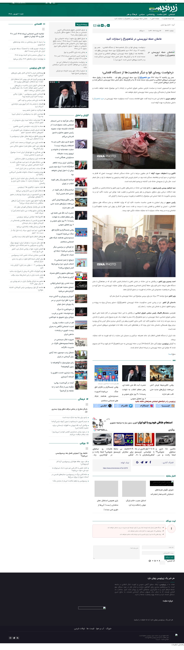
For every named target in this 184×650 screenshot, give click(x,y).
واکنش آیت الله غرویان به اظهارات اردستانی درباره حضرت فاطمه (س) (70, 426)
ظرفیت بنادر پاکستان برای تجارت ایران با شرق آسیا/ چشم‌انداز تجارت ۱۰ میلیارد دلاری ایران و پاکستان (28, 181)
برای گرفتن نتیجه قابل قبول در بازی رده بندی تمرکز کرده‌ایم (27, 260)
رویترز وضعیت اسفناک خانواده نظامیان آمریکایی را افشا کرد (26, 173)
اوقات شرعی (79, 628)
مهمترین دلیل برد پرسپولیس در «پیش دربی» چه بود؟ (27, 115)
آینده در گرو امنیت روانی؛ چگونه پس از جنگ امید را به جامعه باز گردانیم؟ (63, 386)
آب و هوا (100, 628)
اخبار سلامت (161, 14)
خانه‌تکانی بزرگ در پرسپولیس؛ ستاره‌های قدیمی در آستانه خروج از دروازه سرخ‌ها (70, 475)
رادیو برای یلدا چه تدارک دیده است (75, 417)
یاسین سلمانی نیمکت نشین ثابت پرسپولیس (27, 255)
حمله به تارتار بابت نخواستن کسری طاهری (28, 126)
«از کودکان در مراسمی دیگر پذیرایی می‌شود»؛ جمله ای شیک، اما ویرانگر (63, 251)
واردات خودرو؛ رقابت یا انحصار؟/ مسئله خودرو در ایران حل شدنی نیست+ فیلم (27, 50)
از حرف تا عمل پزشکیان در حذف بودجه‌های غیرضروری (29, 43)
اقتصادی (38, 24)
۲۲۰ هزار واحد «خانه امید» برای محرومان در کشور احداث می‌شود (28, 121)
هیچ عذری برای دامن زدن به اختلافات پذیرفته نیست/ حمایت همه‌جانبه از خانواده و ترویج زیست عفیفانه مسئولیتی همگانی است (62, 149)
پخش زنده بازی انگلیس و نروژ (75, 52)
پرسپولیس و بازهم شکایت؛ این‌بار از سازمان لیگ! (70, 481)
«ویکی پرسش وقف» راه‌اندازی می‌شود (29, 226)
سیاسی (142, 14)
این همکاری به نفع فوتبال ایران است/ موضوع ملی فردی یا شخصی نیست (27, 153)
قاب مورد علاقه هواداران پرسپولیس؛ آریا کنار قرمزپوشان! (72, 463)
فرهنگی (82, 399)
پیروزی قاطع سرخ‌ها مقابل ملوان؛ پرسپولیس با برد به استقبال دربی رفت (26, 137)
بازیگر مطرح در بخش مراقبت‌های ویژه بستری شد (69, 410)
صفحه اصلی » (154, 18)
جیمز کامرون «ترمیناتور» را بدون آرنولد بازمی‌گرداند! (69, 421)
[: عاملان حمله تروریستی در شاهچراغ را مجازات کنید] (95, 25)
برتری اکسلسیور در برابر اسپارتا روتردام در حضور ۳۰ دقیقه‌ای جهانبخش (26, 195)
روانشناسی (151, 14)
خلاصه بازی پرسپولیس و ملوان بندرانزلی (29, 158)
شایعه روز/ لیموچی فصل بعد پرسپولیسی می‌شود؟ (71, 454)
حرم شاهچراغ (99, 98)
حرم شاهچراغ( (145, 77)
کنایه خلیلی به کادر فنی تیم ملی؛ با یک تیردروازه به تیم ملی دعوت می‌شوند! (70, 469)
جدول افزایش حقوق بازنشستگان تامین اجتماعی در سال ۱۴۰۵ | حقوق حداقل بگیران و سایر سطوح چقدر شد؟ (71, 32)
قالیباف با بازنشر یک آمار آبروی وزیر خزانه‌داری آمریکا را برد (27, 105)
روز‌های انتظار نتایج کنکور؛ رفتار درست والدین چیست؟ (27, 238)
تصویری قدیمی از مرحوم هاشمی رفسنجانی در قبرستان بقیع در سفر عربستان (27, 221)
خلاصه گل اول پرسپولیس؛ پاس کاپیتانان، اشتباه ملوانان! (26, 288)
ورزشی (83, 443)
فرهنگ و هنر (132, 14)
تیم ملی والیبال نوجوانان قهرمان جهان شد (28, 207)
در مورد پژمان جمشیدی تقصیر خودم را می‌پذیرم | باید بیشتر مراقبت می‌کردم (70, 433)
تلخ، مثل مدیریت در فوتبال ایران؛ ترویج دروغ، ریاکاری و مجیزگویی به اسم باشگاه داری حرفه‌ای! (26, 244)
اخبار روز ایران (165, 24)
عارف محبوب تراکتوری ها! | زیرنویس (30, 187)
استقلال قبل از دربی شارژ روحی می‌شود (29, 191)
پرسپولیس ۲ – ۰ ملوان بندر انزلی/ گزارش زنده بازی (27, 266)
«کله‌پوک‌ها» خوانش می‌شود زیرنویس (30, 217)
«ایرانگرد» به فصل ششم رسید (32, 110)
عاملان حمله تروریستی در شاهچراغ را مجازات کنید (134, 39)
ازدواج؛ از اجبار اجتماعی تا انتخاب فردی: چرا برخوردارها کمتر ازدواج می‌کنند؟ (62, 264)
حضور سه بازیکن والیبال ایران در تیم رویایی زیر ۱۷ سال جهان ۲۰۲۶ (26, 282)
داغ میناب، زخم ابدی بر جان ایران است (29, 168)
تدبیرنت (158, 639)
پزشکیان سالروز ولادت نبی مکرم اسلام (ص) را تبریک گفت (27, 212)
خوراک (108, 628)
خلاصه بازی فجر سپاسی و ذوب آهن (30, 100)
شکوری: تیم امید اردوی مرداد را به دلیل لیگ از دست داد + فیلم (27, 231)
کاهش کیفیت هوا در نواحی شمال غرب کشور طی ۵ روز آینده (27, 250)
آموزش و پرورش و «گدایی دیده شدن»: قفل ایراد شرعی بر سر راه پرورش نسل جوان (61, 300)
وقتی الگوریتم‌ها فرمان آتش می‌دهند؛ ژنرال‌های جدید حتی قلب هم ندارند (161, 390)
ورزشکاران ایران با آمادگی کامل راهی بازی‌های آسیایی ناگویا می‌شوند (27, 74)
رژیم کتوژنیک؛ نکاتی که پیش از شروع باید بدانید (26, 271)
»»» (174, 360)
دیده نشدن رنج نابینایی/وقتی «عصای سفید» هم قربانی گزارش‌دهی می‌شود (62, 287)
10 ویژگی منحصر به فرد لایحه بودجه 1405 (29, 55)
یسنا (170, 354)
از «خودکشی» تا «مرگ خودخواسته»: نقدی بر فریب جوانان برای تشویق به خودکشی (61, 313)
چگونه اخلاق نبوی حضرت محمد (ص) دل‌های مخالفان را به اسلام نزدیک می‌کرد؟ (27, 202)
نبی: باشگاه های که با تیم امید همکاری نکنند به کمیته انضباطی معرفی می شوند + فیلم (26, 163)
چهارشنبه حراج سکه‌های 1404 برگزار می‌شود (28, 59)
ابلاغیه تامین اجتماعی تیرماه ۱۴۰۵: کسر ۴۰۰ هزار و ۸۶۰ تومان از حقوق (70, 57)
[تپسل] (94, 419)
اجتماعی (172, 14)
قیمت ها (90, 628)
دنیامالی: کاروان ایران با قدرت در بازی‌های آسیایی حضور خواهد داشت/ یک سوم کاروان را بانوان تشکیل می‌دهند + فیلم (27, 88)
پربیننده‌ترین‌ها (82, 24)
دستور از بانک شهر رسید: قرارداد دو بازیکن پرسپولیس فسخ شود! (71, 72)
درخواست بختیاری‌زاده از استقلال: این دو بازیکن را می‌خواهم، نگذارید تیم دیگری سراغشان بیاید (69, 65)
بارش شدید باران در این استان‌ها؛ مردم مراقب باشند (27, 276)
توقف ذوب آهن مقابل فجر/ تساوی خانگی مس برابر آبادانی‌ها (26, 147)
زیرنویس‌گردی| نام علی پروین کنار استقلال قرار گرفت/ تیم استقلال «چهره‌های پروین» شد (27, 80)
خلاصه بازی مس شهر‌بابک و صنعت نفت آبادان (26, 142)
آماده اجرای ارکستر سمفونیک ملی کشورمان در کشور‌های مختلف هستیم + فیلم (27, 131)
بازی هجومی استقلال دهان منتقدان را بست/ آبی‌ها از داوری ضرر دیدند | (107, 505)
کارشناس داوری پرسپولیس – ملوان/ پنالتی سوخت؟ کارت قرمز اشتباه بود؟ (28, 95)
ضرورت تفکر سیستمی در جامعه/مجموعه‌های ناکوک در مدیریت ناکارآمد (63, 343)
